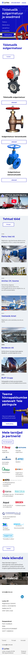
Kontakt (23, 640)
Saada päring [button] (8, 35)
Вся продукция (7, 442)
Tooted (8, 56)
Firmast (8, 224)
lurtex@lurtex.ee (7, 592)
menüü (24, 2)
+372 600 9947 (15, 2)
